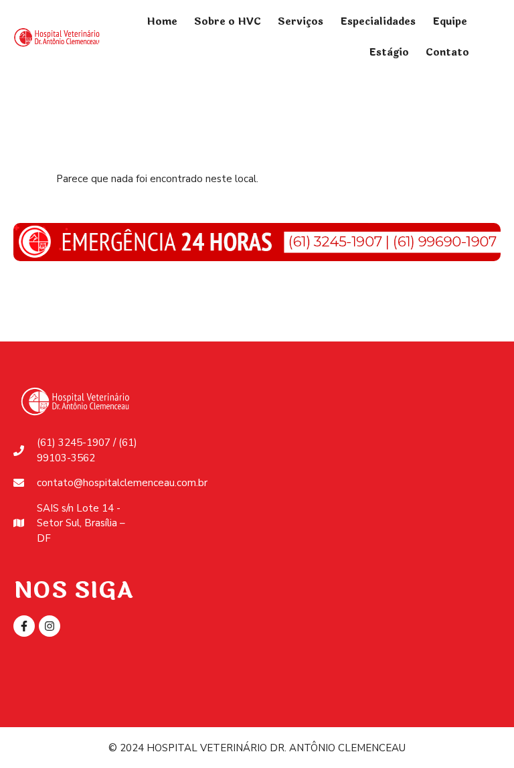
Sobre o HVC (227, 21)
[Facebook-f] (24, 626)
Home (162, 21)
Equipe (449, 21)
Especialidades (378, 21)
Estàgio (389, 52)
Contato (447, 52)
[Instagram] (49, 626)
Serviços (300, 21)
